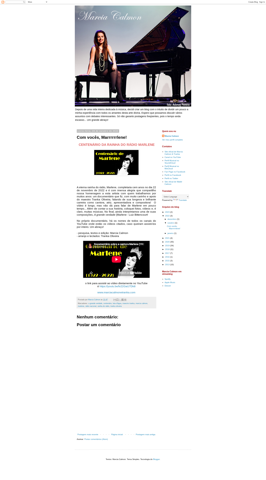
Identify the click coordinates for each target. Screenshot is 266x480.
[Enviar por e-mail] (114, 299)
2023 (167, 212)
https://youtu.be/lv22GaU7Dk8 (117, 286)
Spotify (168, 279)
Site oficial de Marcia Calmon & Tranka (174, 153)
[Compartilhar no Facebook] (122, 299)
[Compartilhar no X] (120, 299)
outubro (171, 223)
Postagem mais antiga (145, 434)
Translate (183, 200)
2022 (167, 216)
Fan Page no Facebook (175, 172)
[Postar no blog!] (117, 299)
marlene (81, 306)
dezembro (172, 219)
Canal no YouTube (173, 157)
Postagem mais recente (87, 434)
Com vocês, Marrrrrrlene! (173, 227)
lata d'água (117, 303)
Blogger (156, 459)
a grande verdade (95, 303)
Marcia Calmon (172, 136)
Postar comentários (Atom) (96, 439)
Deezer (168, 286)
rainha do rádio (103, 306)
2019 (167, 245)
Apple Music (170, 282)
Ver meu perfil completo (172, 140)
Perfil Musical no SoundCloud (172, 161)
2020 (167, 242)
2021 (167, 238)
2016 (167, 257)
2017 (167, 253)
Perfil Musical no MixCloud (172, 167)
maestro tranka (128, 303)
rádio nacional (90, 306)
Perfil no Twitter (171, 178)
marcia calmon (141, 303)
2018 (167, 249)
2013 (167, 264)
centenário (107, 303)
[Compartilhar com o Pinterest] (125, 299)
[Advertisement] (116, 410)
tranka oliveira (116, 306)
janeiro (170, 233)
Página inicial (117, 434)
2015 (167, 261)
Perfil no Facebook (173, 175)
